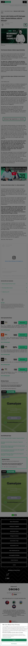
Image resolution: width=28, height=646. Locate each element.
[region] (14, 634)
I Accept (14, 640)
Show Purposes (14, 643)
